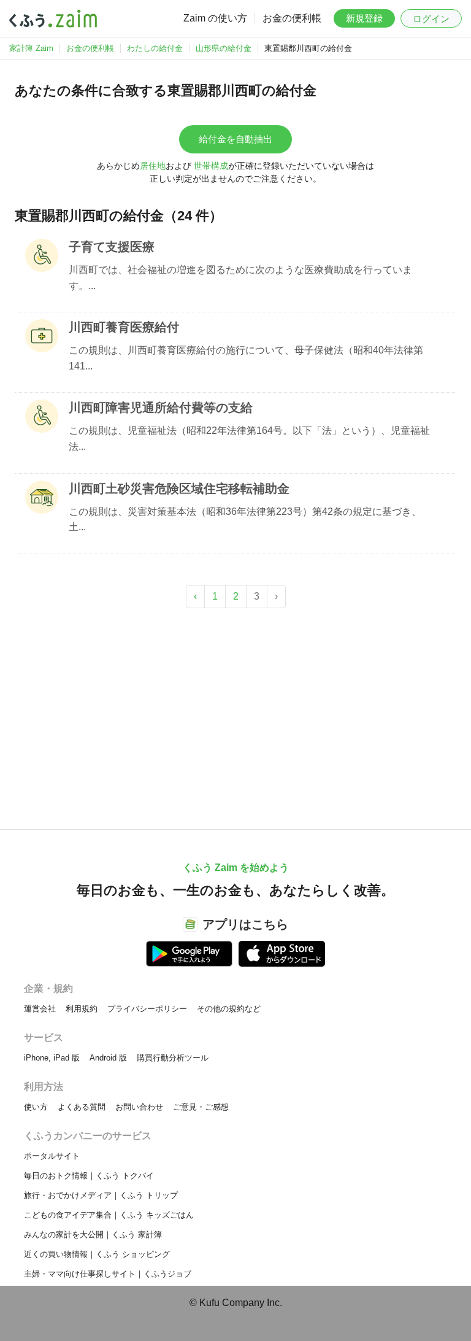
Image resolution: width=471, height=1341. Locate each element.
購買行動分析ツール (173, 1057)
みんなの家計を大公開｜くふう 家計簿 (93, 1234)
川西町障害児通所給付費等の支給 (161, 407)
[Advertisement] (235, 712)
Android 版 (108, 1057)
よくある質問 (81, 1106)
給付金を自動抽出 (235, 139)
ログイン (431, 19)
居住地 (153, 166)
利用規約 (82, 1008)
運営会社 (40, 1008)
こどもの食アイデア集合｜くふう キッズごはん (109, 1214)
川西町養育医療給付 (124, 327)
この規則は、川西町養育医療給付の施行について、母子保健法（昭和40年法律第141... (246, 358)
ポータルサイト (52, 1156)
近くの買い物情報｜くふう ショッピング (97, 1254)
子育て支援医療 (112, 246)
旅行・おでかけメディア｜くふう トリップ (101, 1195)
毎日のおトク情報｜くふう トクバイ (89, 1175)
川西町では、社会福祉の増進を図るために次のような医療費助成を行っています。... (240, 278)
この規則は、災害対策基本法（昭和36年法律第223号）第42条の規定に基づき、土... (245, 519)
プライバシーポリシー (147, 1008)
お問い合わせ (139, 1106)
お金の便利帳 (291, 18)
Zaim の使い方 (215, 18)
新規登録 (364, 18)
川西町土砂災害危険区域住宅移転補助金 (179, 488)
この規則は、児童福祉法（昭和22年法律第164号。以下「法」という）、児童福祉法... (249, 438)
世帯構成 (211, 166)
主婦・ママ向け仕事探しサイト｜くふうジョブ (107, 1273)
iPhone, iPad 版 (52, 1057)
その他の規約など (229, 1008)
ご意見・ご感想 (201, 1106)
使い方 (36, 1106)
